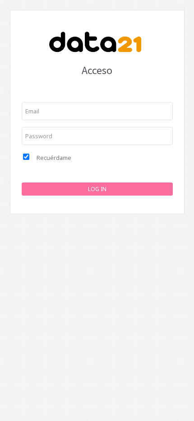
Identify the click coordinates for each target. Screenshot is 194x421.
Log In (97, 189)
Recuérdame (54, 158)
